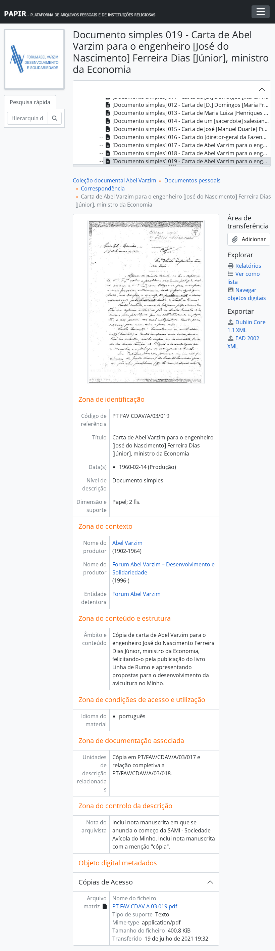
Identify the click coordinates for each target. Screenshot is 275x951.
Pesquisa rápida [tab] (30, 102)
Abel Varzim (127, 543)
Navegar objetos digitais (246, 294)
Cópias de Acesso (105, 882)
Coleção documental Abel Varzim (114, 180)
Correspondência (103, 188)
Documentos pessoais (192, 180)
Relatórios (248, 265)
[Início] (83, 11)
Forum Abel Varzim (136, 594)
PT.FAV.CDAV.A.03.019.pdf (144, 906)
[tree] (172, 131)
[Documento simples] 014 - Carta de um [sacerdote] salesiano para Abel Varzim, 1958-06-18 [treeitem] (191, 121)
